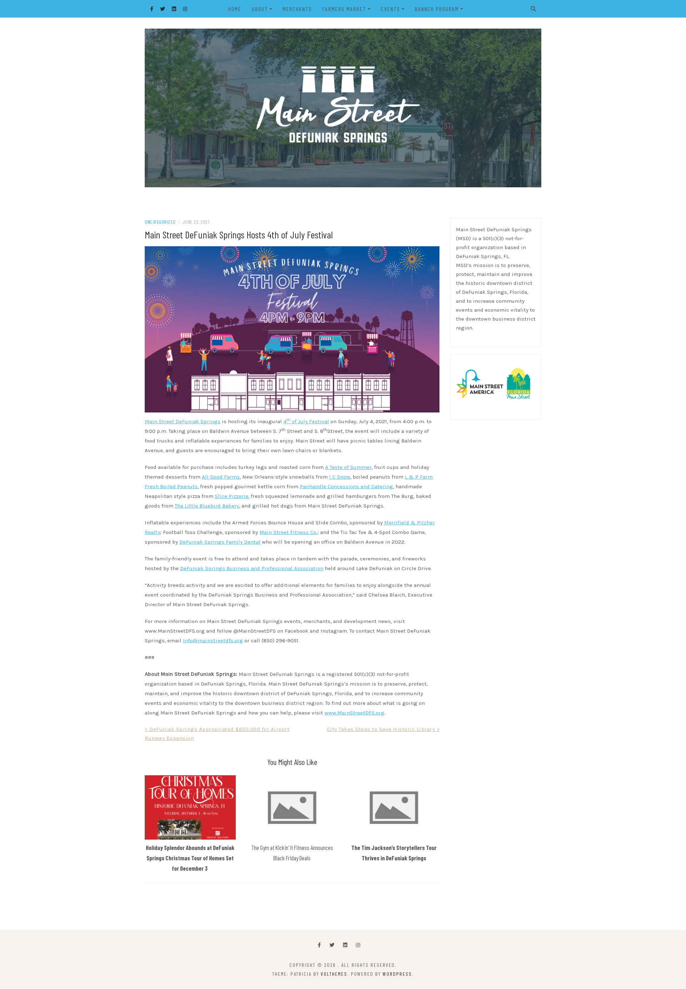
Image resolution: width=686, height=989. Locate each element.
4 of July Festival (306, 421)
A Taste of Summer (348, 467)
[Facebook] (319, 945)
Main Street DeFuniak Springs (182, 421)
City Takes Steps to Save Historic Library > (383, 729)
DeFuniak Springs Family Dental (219, 542)
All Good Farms (221, 477)
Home (235, 8)
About (260, 8)
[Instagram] (358, 945)
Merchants (297, 8)
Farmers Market (344, 8)
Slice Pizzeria (231, 496)
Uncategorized (160, 222)
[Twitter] (331, 945)
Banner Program (437, 8)
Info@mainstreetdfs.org (213, 640)
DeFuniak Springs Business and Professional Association (251, 568)
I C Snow (339, 477)
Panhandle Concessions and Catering (346, 486)
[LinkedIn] (345, 945)
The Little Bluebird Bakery (207, 506)
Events (390, 8)
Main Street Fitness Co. (288, 532)
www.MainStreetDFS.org (354, 712)
